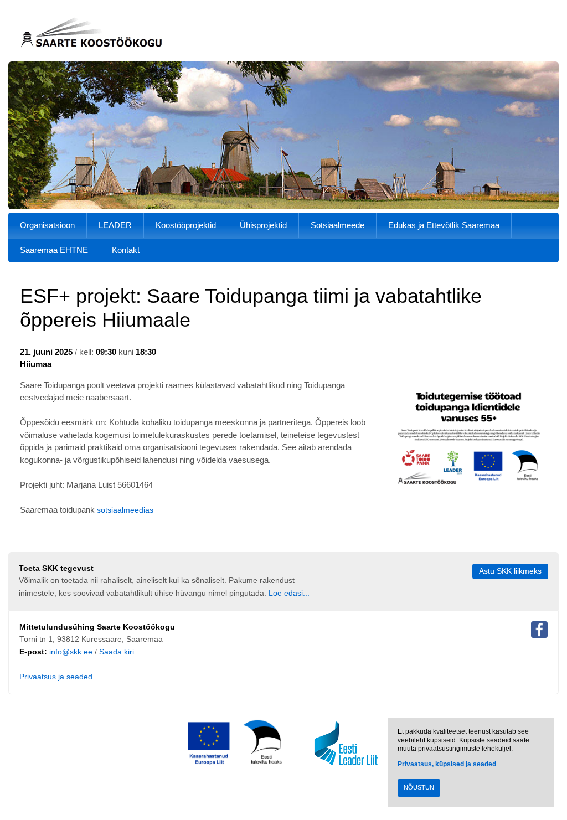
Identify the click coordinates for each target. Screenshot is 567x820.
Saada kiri (116, 652)
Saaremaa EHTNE (54, 250)
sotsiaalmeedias (125, 510)
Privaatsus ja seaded (55, 677)
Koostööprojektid (186, 225)
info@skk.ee (70, 652)
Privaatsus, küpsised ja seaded (447, 764)
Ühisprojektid (263, 225)
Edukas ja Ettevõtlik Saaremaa (443, 225)
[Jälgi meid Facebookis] (539, 631)
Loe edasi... (289, 593)
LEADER (115, 225)
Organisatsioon (47, 225)
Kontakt (126, 250)
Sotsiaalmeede (337, 225)
